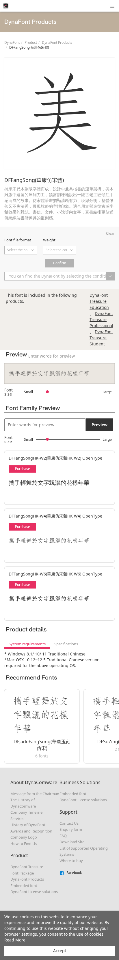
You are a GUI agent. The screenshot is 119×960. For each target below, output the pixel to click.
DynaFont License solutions (34, 891)
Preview (99, 424)
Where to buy (71, 860)
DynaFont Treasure (26, 866)
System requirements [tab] (27, 643)
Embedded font (23, 885)
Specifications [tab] (66, 643)
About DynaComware (33, 782)
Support (68, 812)
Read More (14, 940)
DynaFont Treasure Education (99, 301)
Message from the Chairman (34, 793)
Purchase (22, 468)
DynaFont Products (57, 42)
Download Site (72, 841)
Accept (59, 950)
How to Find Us (23, 843)
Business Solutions (80, 782)
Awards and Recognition (31, 831)
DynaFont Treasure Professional (101, 319)
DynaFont (12, 42)
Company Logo (23, 837)
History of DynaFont (27, 824)
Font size (8, 392)
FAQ (63, 835)
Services (17, 818)
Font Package (22, 873)
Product (31, 42)
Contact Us (69, 823)
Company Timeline (26, 812)
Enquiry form (71, 829)
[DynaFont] (6, 6)
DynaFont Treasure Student (101, 338)
